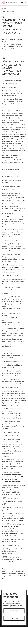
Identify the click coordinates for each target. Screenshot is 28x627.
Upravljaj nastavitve (14, 623)
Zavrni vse (14, 618)
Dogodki (4, 8)
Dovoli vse (14, 611)
